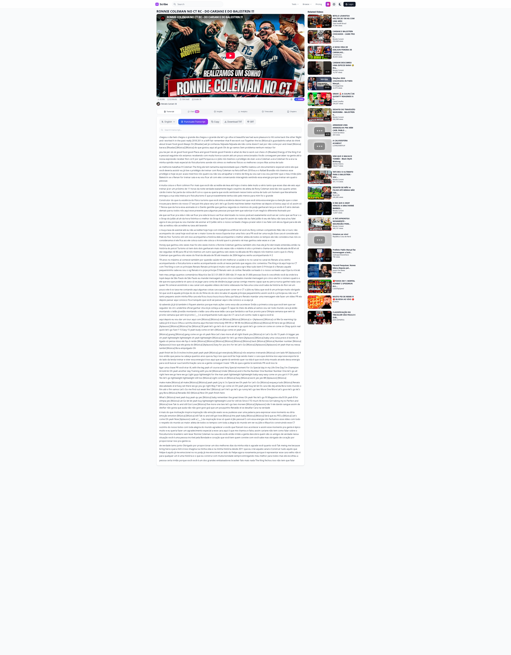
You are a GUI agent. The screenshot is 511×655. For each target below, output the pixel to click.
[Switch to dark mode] (340, 4)
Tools (294, 4)
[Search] (174, 4)
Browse (306, 4)
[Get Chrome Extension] (328, 4)
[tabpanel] (230, 290)
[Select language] (334, 4)
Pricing (319, 4)
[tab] (169, 111)
